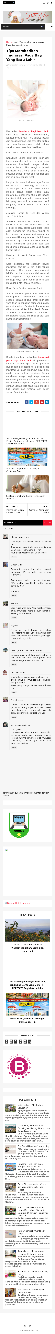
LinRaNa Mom (18, 672)
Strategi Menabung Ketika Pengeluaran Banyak (25, 497)
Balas (14, 557)
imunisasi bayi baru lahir (34, 131)
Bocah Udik (16, 564)
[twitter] (48, 3)
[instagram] (51, 3)
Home (9, 42)
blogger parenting (20, 537)
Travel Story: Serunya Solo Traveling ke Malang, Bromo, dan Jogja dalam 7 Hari (34, 1128)
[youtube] (44, 3)
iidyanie (14, 625)
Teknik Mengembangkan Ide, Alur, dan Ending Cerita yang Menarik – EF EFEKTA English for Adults (26, 441)
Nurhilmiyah (17, 700)
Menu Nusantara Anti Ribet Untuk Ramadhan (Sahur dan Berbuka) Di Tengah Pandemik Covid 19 (33, 1211)
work (16, 42)
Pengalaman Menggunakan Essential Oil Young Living (31, 1252)
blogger (47, 523)
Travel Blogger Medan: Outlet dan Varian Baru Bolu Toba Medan (32, 1187)
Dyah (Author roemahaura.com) (26, 650)
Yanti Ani (15, 603)
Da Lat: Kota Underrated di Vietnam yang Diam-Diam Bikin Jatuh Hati (27, 948)
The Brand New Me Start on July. (34, 1146)
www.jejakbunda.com (21, 725)
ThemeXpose (32, 1330)
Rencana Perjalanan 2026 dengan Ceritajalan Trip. (22, 470)
